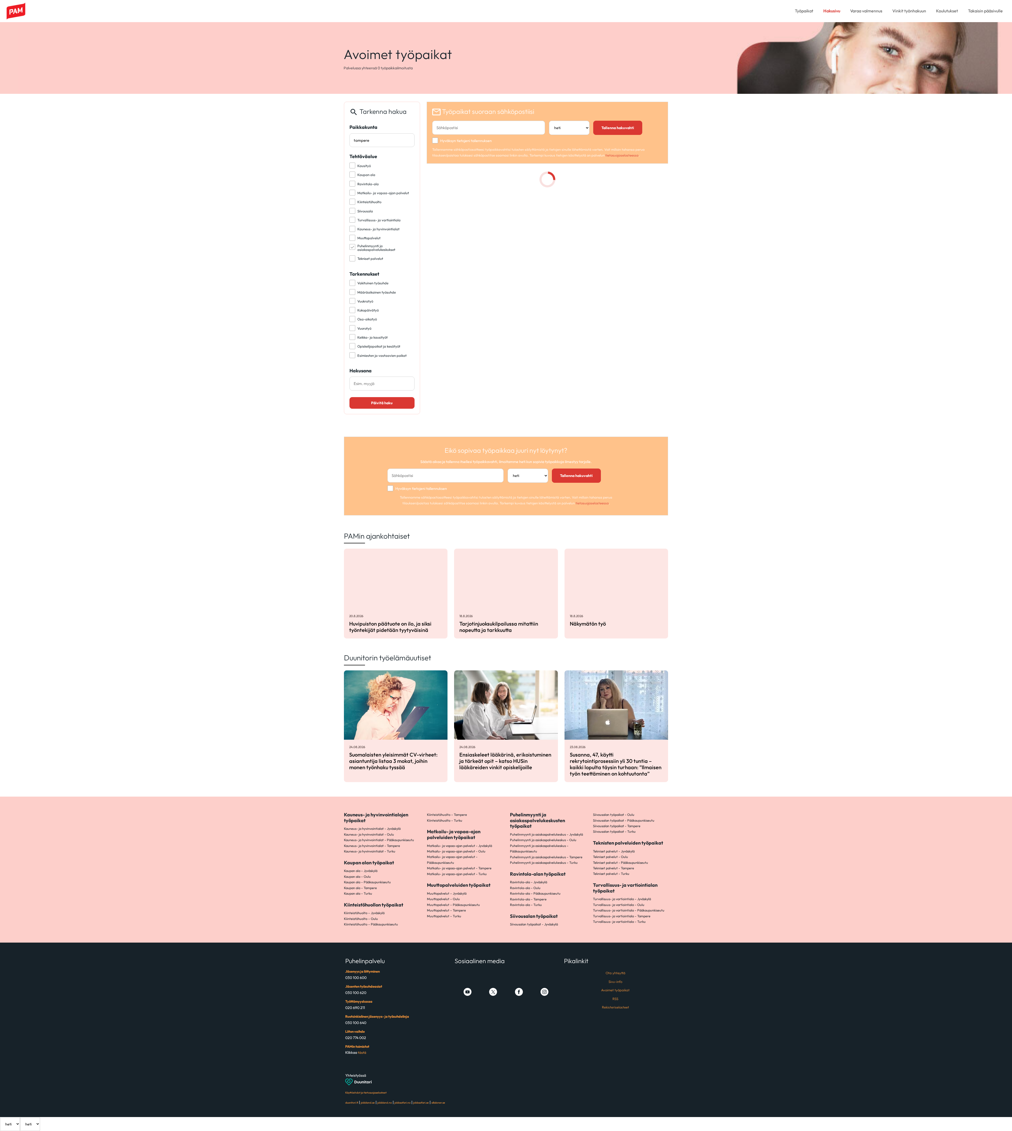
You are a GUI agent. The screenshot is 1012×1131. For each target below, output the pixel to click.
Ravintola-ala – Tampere (528, 899)
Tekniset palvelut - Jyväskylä (614, 851)
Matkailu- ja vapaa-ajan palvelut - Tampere (459, 868)
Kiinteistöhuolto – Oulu (361, 918)
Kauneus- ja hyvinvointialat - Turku (369, 851)
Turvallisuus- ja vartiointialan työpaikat (625, 888)
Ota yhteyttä (615, 973)
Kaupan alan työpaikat (369, 863)
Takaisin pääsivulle (985, 10)
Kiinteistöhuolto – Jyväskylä (364, 913)
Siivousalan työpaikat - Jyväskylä (534, 924)
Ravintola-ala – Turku (526, 905)
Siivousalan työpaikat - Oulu (613, 814)
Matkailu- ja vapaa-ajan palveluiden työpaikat (453, 834)
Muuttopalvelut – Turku (444, 916)
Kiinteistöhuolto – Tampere (447, 814)
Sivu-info (615, 981)
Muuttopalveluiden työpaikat (458, 885)
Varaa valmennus (866, 10)
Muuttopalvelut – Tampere (446, 910)
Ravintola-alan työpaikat (538, 874)
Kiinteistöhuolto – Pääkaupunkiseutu (371, 924)
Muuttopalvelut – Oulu (443, 899)
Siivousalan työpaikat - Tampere (616, 826)
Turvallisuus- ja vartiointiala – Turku (619, 921)
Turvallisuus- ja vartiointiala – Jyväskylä (622, 899)
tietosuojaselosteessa (622, 155)
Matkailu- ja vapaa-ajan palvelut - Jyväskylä (459, 846)
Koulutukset (947, 10)
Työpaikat (804, 10)
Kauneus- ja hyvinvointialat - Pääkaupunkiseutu (379, 840)
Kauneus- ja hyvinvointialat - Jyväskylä (372, 828)
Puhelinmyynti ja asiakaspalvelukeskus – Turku (544, 862)
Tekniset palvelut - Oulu (610, 857)
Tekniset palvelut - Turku (611, 873)
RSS (615, 999)
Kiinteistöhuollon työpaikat (373, 905)
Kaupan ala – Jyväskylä (360, 871)
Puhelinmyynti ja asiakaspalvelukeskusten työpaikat (537, 820)
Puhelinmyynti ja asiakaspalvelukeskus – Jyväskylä (546, 834)
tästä (362, 1052)
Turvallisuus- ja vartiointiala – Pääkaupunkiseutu (628, 910)
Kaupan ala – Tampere (360, 888)
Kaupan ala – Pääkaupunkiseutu (367, 882)
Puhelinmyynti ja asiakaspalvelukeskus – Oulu (543, 840)
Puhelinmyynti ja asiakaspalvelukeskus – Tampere (546, 857)
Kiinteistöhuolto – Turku (444, 820)
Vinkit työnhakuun (909, 10)
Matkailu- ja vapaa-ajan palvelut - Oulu (456, 851)
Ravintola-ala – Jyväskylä (528, 882)
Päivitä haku (382, 403)
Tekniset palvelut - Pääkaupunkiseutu (620, 862)
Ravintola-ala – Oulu (525, 888)
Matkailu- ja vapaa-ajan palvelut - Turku (457, 874)
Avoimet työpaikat (615, 990)
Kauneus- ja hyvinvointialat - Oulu (369, 834)
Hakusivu (831, 10)
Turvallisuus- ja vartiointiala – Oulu (618, 905)
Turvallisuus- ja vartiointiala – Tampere (621, 916)
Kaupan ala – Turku (358, 893)
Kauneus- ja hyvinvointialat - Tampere (372, 846)
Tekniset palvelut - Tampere (613, 868)
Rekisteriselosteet (615, 1007)
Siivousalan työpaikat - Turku (614, 831)
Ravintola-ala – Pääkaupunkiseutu (535, 893)
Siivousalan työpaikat (534, 916)
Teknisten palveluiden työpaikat (628, 843)
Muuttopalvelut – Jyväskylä (446, 893)
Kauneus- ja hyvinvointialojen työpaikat (376, 817)
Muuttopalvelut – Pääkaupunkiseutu (453, 905)
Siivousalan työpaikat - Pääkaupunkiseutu (623, 820)
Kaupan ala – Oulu (357, 876)
